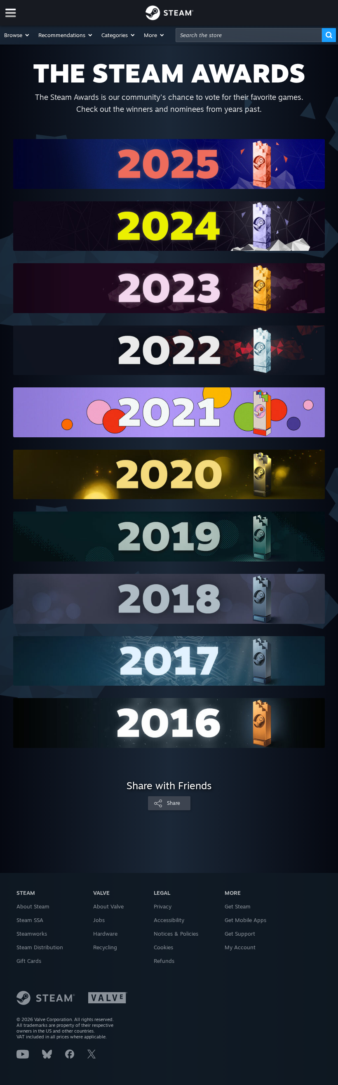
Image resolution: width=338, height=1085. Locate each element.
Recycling (105, 947)
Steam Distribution (39, 947)
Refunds (164, 961)
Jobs (99, 920)
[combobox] (249, 35)
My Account (240, 947)
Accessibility (169, 920)
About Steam (32, 906)
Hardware (105, 933)
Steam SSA (29, 920)
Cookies (163, 947)
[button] (17, 35)
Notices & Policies (176, 933)
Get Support (240, 933)
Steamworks (31, 933)
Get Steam (238, 906)
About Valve (108, 906)
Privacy (162, 906)
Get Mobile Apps (245, 920)
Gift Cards (28, 961)
